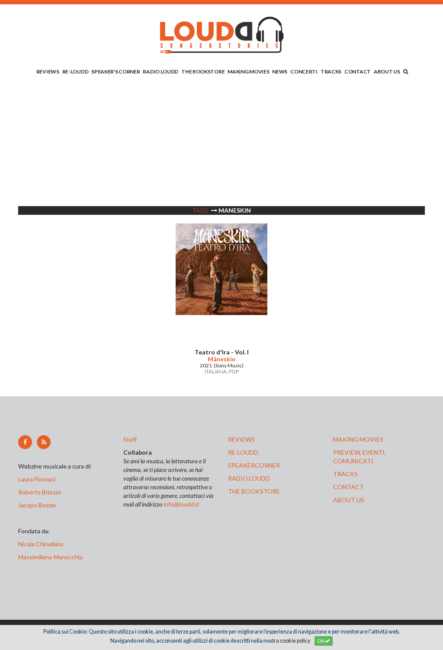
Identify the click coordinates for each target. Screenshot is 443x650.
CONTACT (357, 71)
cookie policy (295, 640)
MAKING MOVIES (248, 71)
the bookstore (254, 491)
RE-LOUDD (75, 71)
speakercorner (254, 465)
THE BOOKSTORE (203, 71)
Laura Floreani (38, 479)
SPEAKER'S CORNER (115, 71)
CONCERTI (304, 71)
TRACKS (331, 71)
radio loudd (249, 478)
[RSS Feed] (44, 442)
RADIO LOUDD (160, 71)
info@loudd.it (181, 504)
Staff (130, 439)
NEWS (279, 71)
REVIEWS (47, 71)
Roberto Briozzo (39, 492)
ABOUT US (387, 71)
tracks (345, 474)
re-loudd (243, 452)
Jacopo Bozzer (37, 505)
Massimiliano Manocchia (50, 557)
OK (321, 640)
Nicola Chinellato (41, 544)
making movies (358, 439)
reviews (241, 439)
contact (348, 487)
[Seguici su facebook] (25, 442)
